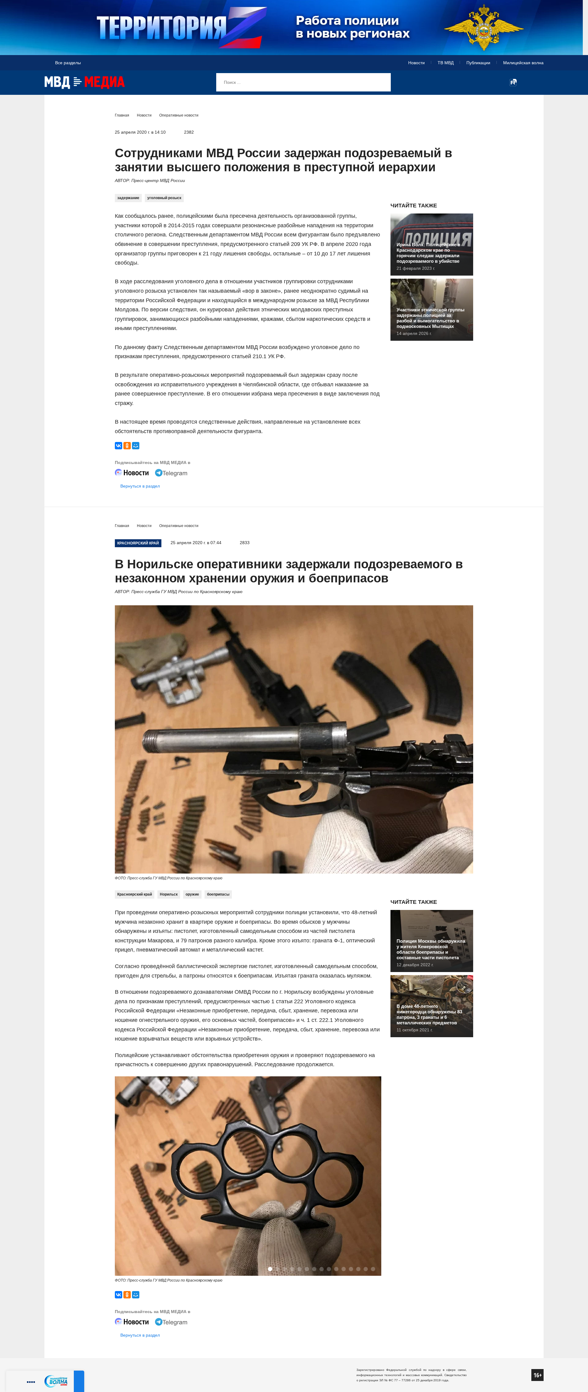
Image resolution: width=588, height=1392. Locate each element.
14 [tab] (366, 1269)
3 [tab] (285, 1269)
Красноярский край (134, 894)
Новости (416, 62)
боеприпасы (218, 894)
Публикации (478, 62)
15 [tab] (373, 1269)
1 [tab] (270, 1269)
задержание (128, 198)
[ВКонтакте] (118, 445)
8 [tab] (321, 1269)
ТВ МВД (446, 62)
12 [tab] (351, 1269)
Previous (126, 1177)
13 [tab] (358, 1269)
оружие (192, 894)
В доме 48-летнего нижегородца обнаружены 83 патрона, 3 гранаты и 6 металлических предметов (429, 1014)
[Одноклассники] (127, 445)
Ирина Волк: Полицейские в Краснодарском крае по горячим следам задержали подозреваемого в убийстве (428, 253)
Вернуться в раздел (140, 486)
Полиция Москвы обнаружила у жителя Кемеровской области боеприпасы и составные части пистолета (431, 949)
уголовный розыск (164, 198)
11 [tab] (343, 1269)
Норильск (169, 894)
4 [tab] (292, 1269)
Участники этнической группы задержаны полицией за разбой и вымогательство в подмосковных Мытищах (431, 318)
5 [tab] (299, 1269)
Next (370, 1177)
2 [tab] (277, 1269)
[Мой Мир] (135, 445)
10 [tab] (336, 1269)
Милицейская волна (523, 62)
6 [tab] (307, 1269)
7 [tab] (314, 1269)
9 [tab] (329, 1269)
